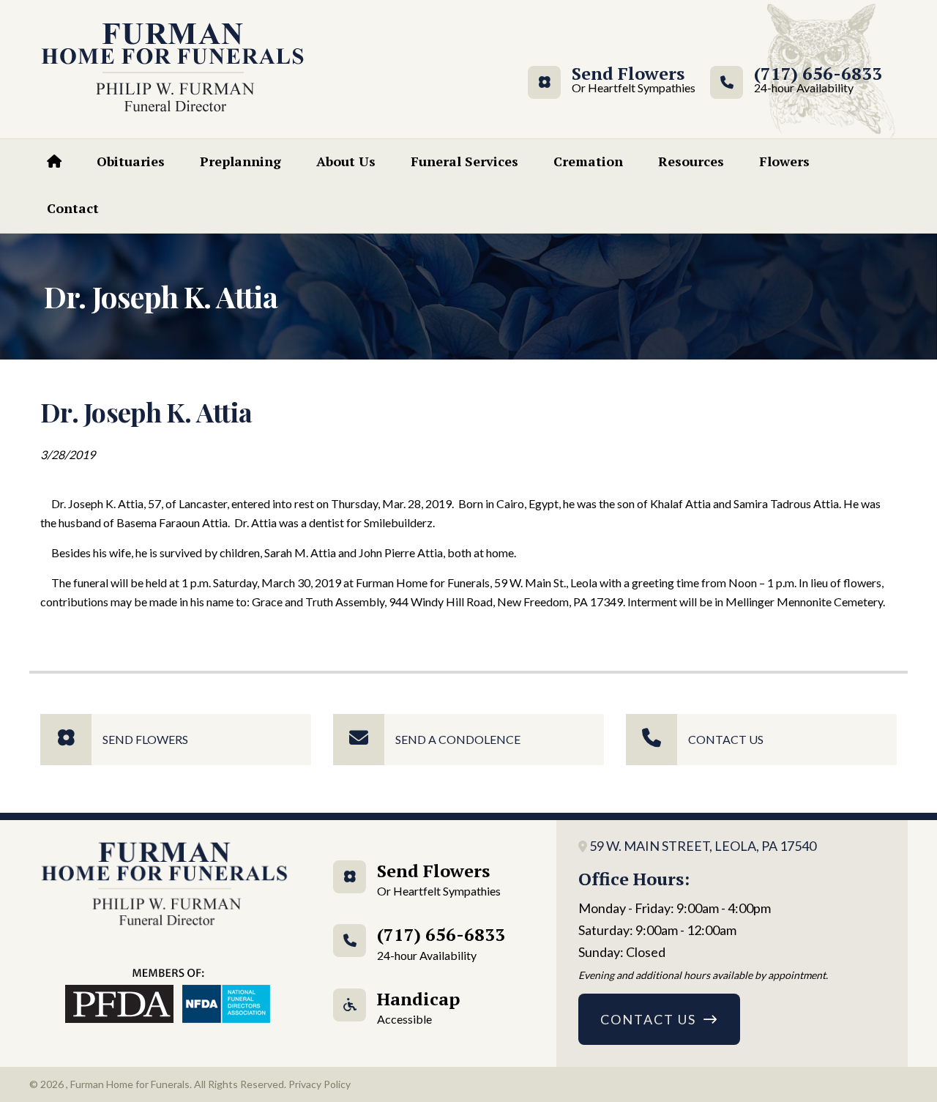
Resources (691, 161)
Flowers (784, 161)
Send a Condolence (457, 739)
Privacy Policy (319, 1084)
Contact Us (726, 739)
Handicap (418, 1006)
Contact (73, 208)
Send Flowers (628, 80)
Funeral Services (464, 161)
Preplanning (240, 161)
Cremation (588, 161)
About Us (346, 161)
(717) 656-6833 (818, 80)
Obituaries (131, 161)
